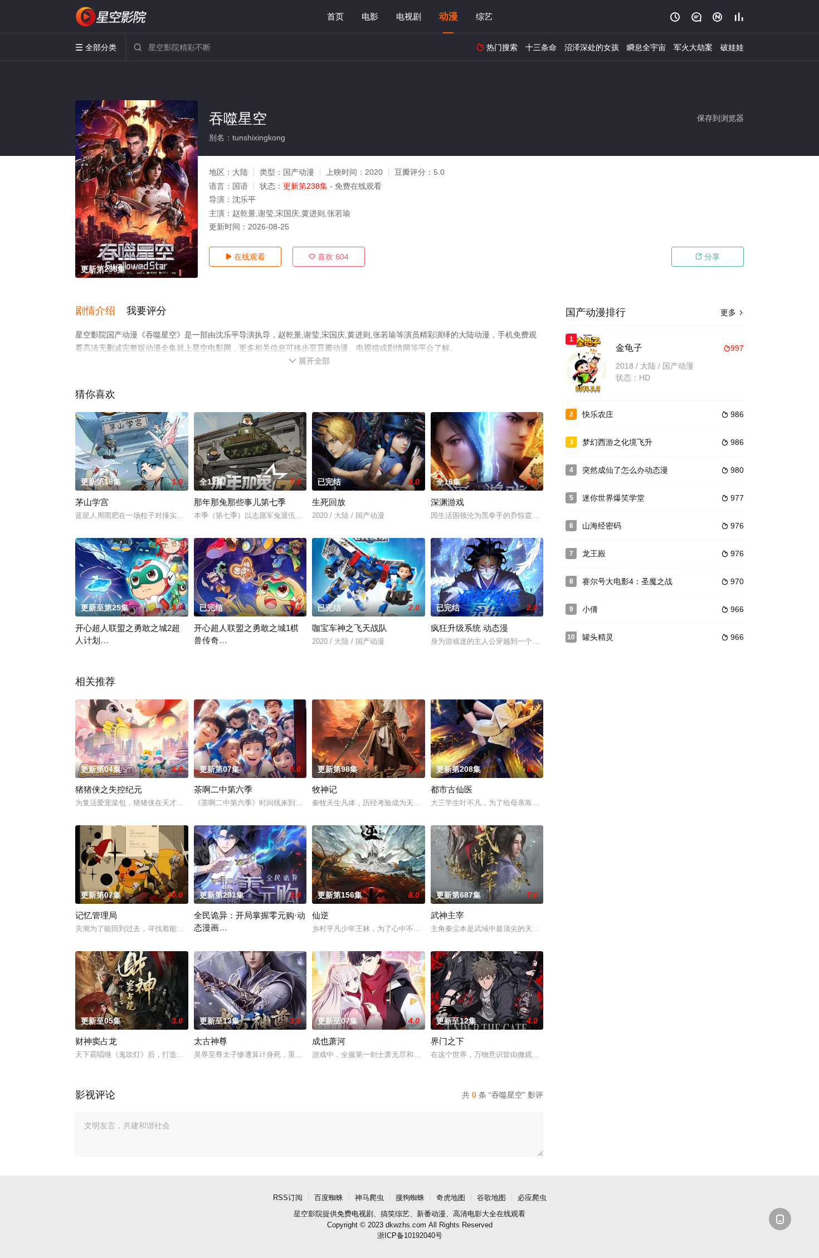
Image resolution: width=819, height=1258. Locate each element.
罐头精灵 (597, 637)
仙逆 (320, 915)
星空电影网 (111, 17)
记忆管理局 (96, 915)
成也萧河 (328, 1041)
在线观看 (245, 256)
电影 (370, 16)
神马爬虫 (369, 1197)
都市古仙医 (451, 789)
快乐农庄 (597, 414)
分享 (707, 256)
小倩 (590, 609)
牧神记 (324, 789)
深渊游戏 (447, 502)
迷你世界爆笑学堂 (613, 497)
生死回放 (328, 502)
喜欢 (329, 256)
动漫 (448, 16)
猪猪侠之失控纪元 (108, 789)
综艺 (484, 16)
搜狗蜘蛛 (410, 1197)
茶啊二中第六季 (223, 789)
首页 (335, 16)
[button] (100, 311)
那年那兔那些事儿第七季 (240, 502)
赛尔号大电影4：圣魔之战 (627, 581)
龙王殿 (594, 553)
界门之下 (447, 1041)
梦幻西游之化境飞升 (617, 442)
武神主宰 (447, 915)
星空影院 (308, 1214)
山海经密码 (601, 525)
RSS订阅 (288, 1197)
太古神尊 (210, 1041)
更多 (732, 312)
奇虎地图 (450, 1197)
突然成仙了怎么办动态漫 (625, 470)
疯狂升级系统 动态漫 (469, 628)
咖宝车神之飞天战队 (349, 628)
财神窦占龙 (96, 1041)
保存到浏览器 (720, 118)
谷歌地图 (491, 1197)
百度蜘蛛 (328, 1197)
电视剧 (408, 16)
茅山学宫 (92, 502)
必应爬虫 (532, 1197)
